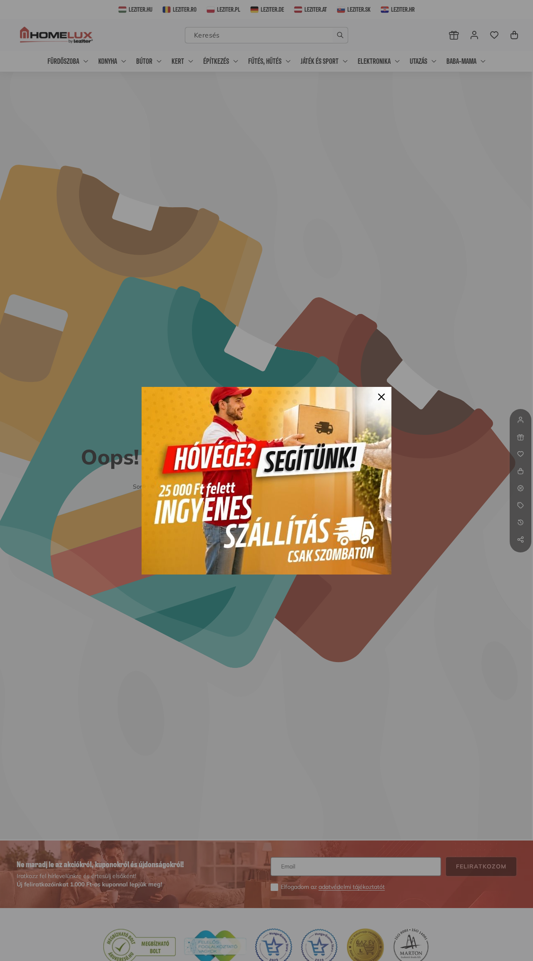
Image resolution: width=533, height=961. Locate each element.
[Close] (381, 397)
